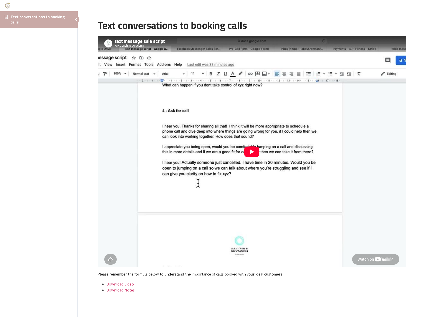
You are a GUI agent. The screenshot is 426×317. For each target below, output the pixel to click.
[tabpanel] (252, 164)
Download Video (120, 284)
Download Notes (120, 290)
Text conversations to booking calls (37, 19)
